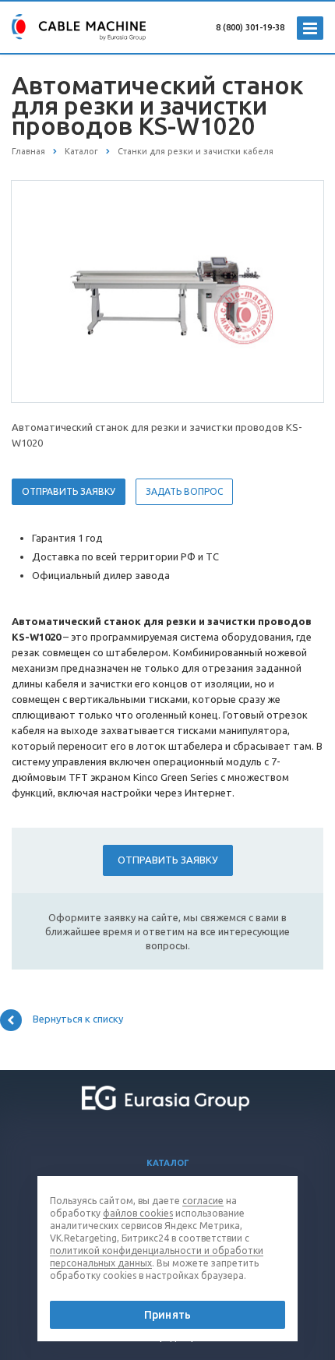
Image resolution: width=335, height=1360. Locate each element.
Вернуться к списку (78, 1018)
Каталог (167, 1162)
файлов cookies (138, 1213)
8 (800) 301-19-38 (250, 27)
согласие (203, 1201)
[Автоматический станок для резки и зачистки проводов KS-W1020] (167, 290)
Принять (167, 1315)
